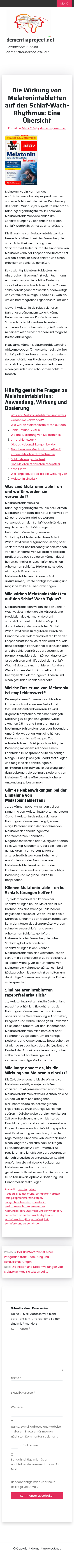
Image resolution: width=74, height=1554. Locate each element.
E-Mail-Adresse (23, 1393)
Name (16, 1378)
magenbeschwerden (18, 1202)
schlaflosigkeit (40, 1219)
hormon (55, 1194)
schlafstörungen (15, 1223)
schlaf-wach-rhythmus (38, 1215)
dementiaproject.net (30, 40)
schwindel (33, 1223)
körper (38, 1198)
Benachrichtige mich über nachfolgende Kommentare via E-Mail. (35, 1464)
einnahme (42, 1194)
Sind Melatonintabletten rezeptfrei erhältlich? (35, 466)
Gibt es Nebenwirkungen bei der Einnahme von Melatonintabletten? (36, 446)
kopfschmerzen (23, 1198)
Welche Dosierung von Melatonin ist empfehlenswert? (36, 437)
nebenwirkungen (50, 1211)
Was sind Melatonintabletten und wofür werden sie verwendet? (38, 417)
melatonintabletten (17, 1206)
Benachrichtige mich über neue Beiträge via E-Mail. (33, 1484)
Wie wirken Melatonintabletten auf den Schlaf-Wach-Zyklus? (38, 427)
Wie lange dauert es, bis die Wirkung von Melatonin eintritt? (39, 476)
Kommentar (20, 1329)
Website (17, 1407)
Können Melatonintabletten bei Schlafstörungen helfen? (33, 456)
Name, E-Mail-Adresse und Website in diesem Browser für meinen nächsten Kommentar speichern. (36, 1431)
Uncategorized (27, 1189)
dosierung (28, 1194)
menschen (38, 1206)
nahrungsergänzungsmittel (22, 1211)
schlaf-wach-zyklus (17, 1219)
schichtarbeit (13, 1215)
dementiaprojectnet (53, 128)
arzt (18, 1194)
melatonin (39, 1202)
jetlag (8, 1198)
